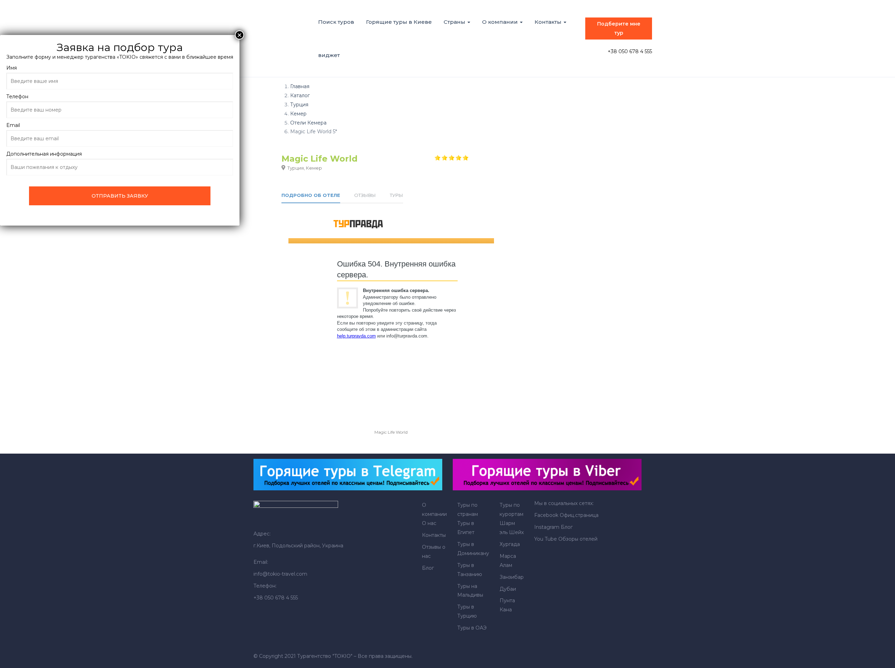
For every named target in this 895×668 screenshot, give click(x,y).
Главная (299, 86)
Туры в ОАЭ (472, 628)
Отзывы (365, 195)
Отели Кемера (308, 123)
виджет (329, 55)
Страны (455, 22)
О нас (429, 523)
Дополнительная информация (44, 154)
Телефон (17, 96)
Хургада (510, 544)
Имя (11, 68)
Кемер (298, 114)
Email (13, 125)
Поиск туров (336, 22)
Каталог (300, 95)
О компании (500, 22)
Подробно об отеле (310, 195)
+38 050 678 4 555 (630, 51)
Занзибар (512, 577)
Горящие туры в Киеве (399, 22)
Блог (428, 568)
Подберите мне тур (618, 28)
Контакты (549, 22)
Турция (299, 104)
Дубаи (508, 589)
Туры (396, 195)
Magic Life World (391, 432)
